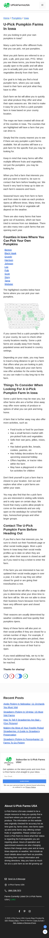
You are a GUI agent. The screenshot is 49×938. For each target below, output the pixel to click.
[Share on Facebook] (5, 676)
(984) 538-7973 (14, 890)
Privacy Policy (14, 920)
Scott (7, 274)
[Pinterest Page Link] (24, 911)
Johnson (9, 263)
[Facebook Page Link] (19, 911)
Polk (7, 270)
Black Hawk (10, 253)
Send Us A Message (16, 879)
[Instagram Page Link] (29, 911)
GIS (6, 920)
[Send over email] (25, 676)
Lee (6, 267)
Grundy (8, 256)
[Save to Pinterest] (11, 676)
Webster (9, 284)
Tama (7, 280)
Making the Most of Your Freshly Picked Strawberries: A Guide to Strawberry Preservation (23, 731)
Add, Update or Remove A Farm (24, 923)
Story (7, 277)
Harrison (9, 260)
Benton (8, 250)
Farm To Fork (38, 920)
